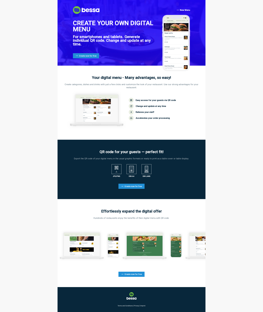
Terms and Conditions (125, 306)
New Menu (183, 10)
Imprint (142, 306)
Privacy (137, 306)
